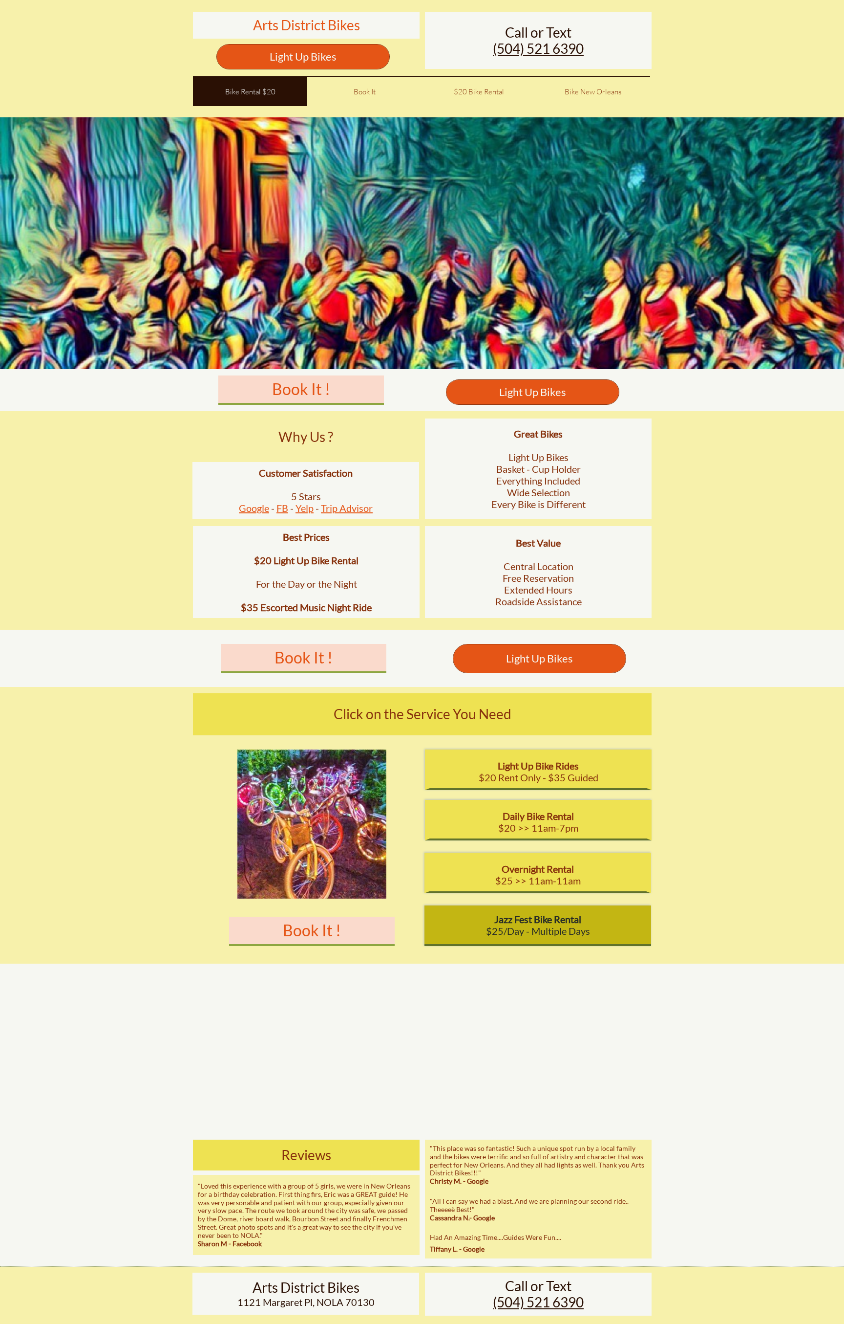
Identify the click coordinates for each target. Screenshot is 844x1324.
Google (254, 508)
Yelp (304, 508)
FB (282, 508)
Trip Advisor (347, 508)
